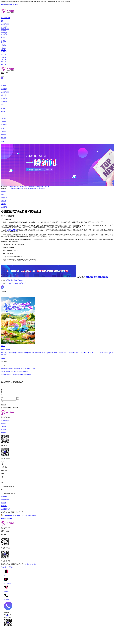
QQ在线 (6, 615)
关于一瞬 (9, 4)
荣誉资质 (3, 61)
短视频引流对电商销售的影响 (14, 280)
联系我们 (16, 4)
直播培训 (46, 187)
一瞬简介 (3, 58)
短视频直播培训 (5, 509)
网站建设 (3, 518)
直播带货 (3, 30)
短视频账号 (4, 27)
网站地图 (3, 4)
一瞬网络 (10, 518)
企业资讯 (3, 50)
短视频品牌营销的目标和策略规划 (35, 188)
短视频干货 (4, 51)
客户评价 (3, 42)
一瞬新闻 (3, 45)
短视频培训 (4, 34)
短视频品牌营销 (88, 277)
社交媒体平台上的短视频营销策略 (16, 283)
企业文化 (3, 59)
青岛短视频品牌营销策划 (100, 277)
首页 (2, 21)
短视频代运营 (5, 24)
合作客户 (3, 40)
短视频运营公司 (28, 187)
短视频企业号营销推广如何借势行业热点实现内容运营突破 (18, 368)
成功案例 (3, 37)
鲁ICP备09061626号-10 (29, 515)
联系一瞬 (3, 64)
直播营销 (35, 187)
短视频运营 (12, 187)
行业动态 (3, 48)
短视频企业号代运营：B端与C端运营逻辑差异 (14, 371)
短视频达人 (4, 32)
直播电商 (40, 187)
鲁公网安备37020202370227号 (11, 515)
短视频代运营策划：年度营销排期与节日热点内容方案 (17, 374)
